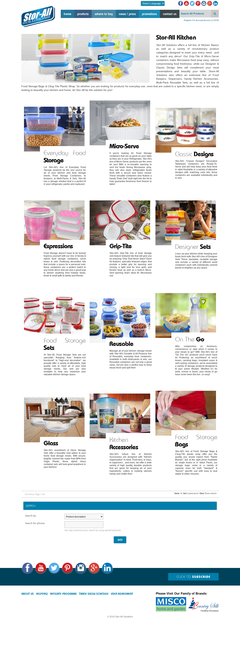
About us (27, 594)
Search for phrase (35, 523)
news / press (127, 14)
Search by (30, 515)
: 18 (178, 493)
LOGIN (215, 20)
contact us (169, 14)
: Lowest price (191, 493)
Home (67, 14)
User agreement (122, 594)
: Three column (208, 493)
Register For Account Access (197, 20)
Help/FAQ (42, 594)
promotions (149, 14)
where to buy (104, 14)
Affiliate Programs (63, 594)
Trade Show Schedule (94, 594)
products (83, 14)
